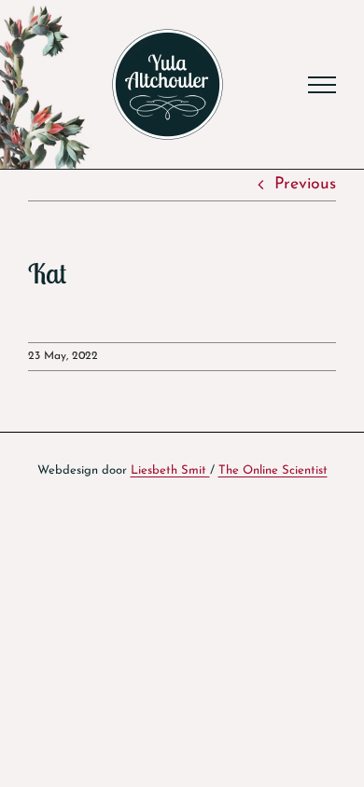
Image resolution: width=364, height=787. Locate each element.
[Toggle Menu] (322, 84)
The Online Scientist (273, 470)
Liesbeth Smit (170, 470)
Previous (305, 184)
